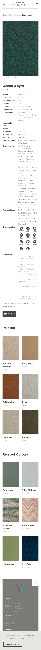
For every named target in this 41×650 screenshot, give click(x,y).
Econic (17, 15)
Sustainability (10, 623)
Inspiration (9, 620)
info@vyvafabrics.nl (18, 611)
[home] (4, 4)
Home (7, 618)
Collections (11, 4)
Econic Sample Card (28, 256)
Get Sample (9, 314)
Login (22, 296)
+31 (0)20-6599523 (16, 608)
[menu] (36, 4)
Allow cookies (12, 644)
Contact (8, 625)
